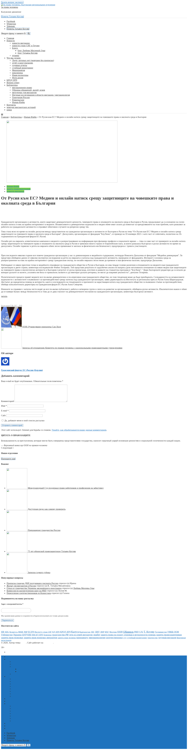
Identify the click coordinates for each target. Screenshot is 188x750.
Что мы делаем (14, 58)
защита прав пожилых (12, 637)
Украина (17, 634)
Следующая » (7, 448)
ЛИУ (97, 632)
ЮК (29, 634)
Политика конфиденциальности (22, 652)
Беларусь (13, 632)
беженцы (47, 635)
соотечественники (114, 637)
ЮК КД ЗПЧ (37, 635)
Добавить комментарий (14, 217)
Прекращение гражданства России (44, 530)
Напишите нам (8, 458)
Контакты (11, 105)
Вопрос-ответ (13, 82)
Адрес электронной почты (12, 604)
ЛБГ (92, 632)
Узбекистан (7, 634)
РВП (136, 632)
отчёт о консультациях (22, 63)
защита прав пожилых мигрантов (40, 637)
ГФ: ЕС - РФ (16, 305)
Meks (23, 643)
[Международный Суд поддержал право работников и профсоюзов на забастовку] (17, 488)
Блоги (15, 48)
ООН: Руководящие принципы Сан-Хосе (41, 327)
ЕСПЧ (31, 632)
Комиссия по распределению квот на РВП (26, 591)
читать (4, 296)
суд (124, 637)
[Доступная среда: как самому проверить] (17, 509)
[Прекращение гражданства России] (17, 530)
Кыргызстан (84, 632)
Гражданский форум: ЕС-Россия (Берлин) (27, 212)
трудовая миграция (167, 637)
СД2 (141, 632)
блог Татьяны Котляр (28, 53)
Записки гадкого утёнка (39, 572)
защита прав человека (67, 638)
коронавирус (82, 637)
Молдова (113, 632)
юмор (9, 110)
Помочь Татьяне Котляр (12, 16)
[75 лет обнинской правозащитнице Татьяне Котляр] (17, 551)
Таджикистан (161, 632)
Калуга (75, 631)
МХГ (107, 632)
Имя (4, 406)
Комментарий (7, 401)
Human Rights (18, 102)
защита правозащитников (19, 189)
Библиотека (12, 85)
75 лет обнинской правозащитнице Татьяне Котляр (52, 551)
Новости (11, 40)
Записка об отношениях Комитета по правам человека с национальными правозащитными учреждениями (72, 348)
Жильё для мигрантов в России (21, 586)
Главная (10, 38)
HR (2, 632)
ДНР (26, 632)
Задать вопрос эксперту (12, 2)
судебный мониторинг (22, 68)
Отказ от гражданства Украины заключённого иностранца (34, 588)
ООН (120, 631)
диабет (96, 634)
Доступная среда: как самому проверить (47, 509)
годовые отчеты (19, 65)
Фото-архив (17, 78)
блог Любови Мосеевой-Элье (31, 50)
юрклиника (17, 73)
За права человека (9, 7)
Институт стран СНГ (43, 632)
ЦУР (24, 634)
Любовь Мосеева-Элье (83, 588)
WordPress (48, 643)
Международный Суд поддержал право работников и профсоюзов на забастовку (66, 488)
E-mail (5, 410)
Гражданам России (21, 97)
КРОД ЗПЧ (12, 80)
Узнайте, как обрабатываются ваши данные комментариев (79, 430)
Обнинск (128, 631)
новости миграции (21, 43)
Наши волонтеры (20, 75)
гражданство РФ (60, 634)
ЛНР (102, 632)
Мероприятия (18, 70)
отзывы (15, 55)
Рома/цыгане (18, 100)
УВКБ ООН (173, 632)
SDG (7, 632)
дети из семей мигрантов (81, 635)
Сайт (3, 415)
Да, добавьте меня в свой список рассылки (24, 420)
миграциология (97, 637)
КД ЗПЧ (56, 632)
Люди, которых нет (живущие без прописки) (33, 60)
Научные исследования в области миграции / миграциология (41, 95)
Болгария (5, 305)
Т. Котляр (149, 631)
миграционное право (22, 87)
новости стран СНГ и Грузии (25, 45)
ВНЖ (20, 632)
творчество (153, 638)
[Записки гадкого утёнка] (17, 572)
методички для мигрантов (24, 92)
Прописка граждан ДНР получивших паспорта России (32, 583)
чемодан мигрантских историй (21, 107)
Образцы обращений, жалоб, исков (28, 90)
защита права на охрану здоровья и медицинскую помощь (128, 635)
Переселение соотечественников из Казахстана (29, 593)
